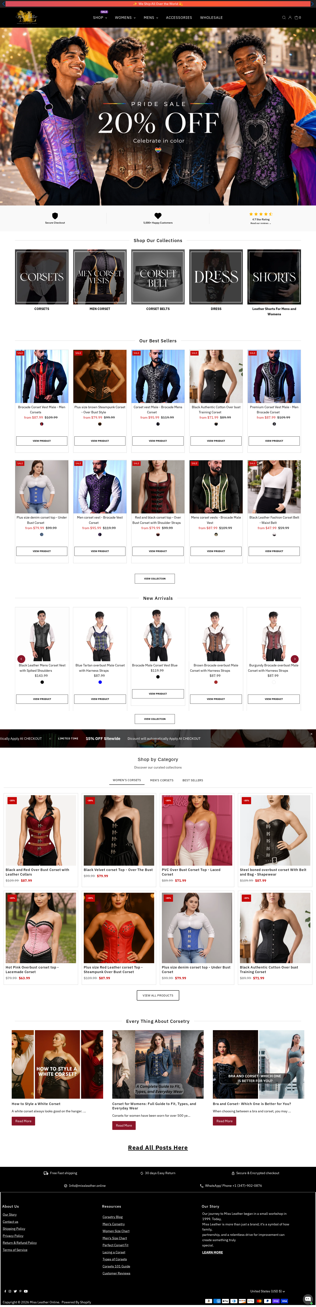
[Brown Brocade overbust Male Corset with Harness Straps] (216, 634)
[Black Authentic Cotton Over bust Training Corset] (216, 376)
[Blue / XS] (42, 534)
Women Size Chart (116, 1231)
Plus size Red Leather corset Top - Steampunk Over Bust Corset (113, 969)
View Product (42, 440)
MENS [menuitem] (149, 17)
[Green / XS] (216, 534)
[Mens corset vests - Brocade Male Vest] (216, 486)
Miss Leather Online (44, 1302)
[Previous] (21, 659)
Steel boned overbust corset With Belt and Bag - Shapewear (273, 871)
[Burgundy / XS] (274, 682)
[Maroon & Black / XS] (158, 534)
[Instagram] (10, 1291)
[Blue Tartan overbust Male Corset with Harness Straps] (100, 634)
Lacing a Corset (114, 1252)
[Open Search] (284, 17)
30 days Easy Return (160, 1173)
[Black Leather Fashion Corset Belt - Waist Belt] (274, 486)
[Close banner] (311, 734)
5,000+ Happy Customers (158, 222)
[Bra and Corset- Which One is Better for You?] (258, 1064)
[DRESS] (216, 276)
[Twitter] (15, 1291)
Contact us (10, 1222)
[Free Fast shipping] (46, 1174)
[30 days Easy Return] (142, 1174)
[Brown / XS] (100, 424)
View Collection (154, 578)
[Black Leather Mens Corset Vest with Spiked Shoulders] (42, 634)
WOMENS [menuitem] (124, 17)
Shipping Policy (14, 1228)
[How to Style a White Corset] (57, 1064)
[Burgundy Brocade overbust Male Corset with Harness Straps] (274, 634)
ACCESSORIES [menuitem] (179, 17)
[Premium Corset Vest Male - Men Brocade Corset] (274, 376)
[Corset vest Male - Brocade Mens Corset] (158, 376)
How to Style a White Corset (36, 1104)
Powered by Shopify (76, 1302)
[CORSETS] (42, 276)
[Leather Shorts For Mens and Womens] (274, 276)
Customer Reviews (116, 1273)
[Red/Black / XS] (42, 424)
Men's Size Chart (115, 1238)
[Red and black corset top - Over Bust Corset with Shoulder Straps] (158, 486)
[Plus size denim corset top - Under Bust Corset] (41, 486)
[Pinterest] (20, 1291)
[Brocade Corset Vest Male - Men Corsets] (41, 376)
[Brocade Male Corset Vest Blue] (158, 634)
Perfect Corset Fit (115, 1245)
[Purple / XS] (100, 534)
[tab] (127, 780)
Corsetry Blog (113, 1217)
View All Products (158, 995)
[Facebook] (5, 1291)
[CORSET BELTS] (158, 276)
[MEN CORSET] (100, 276)
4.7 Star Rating (261, 219)
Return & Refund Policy (20, 1243)
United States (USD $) (266, 1291)
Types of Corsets (115, 1259)
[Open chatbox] (308, 1299)
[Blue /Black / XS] (158, 677)
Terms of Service (15, 1250)
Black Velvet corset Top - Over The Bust (118, 869)
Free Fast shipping (63, 1173)
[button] (3, 4)
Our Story (10, 1214)
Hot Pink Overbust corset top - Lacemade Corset (32, 969)
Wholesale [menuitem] (211, 17)
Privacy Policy (13, 1236)
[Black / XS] (216, 424)
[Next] (295, 659)
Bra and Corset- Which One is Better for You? (252, 1104)
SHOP (98, 17)
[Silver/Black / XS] (158, 424)
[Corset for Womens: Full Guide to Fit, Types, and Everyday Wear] (158, 1064)
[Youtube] (26, 1291)
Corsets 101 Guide (116, 1266)
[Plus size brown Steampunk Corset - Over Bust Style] (100, 376)
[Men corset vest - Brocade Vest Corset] (100, 486)
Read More (23, 1121)
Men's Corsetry (114, 1224)
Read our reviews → (261, 223)
